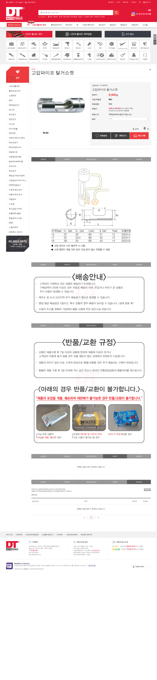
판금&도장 (13, 152)
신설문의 (20, 2)
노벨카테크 (13, 227)
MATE (56, 17)
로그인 (118, 2)
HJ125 (102, 17)
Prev (149, 10)
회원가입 (125, 2)
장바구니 (148, 2)
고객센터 (133, 2)
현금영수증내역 (86, 534)
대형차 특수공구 (15, 195)
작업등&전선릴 (15, 157)
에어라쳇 (66, 17)
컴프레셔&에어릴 (16, 161)
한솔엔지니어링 (15, 218)
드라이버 (12, 166)
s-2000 (86, 17)
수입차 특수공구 (88, 25)
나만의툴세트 (14, 86)
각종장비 (12, 199)
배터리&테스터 (15, 147)
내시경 (11, 124)
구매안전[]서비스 (22, 563)
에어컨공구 (13, 143)
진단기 (80, 17)
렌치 (91, 17)
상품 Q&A (139, 159)
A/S (140, 2)
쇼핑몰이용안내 (47, 534)
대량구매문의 (31, 2)
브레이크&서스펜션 (17, 138)
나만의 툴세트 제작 (39, 25)
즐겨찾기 (111, 2)
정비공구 (12, 171)
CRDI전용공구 (15, 185)
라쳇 (60, 17)
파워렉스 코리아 (15, 232)
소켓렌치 (12, 96)
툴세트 (50, 17)
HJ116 (96, 17)
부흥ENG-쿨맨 (15, 213)
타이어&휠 (13, 129)
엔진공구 (12, 119)
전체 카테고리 (15, 25)
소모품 (145, 25)
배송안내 (67, 159)
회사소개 (9, 534)
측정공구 (123, 25)
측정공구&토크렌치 (17, 176)
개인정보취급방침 (32, 534)
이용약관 (19, 534)
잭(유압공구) (14, 105)
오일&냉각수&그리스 (17, 180)
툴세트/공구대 (56, 25)
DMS (11, 223)
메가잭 (11, 110)
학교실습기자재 (15, 209)
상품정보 (43, 159)
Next (150, 10)
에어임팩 (74, 17)
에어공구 (69, 25)
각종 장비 (134, 25)
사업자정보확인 (71, 534)
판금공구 (113, 25)
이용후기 (115, 159)
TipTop (12, 133)
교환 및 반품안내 (91, 159)
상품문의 (11, 2)
